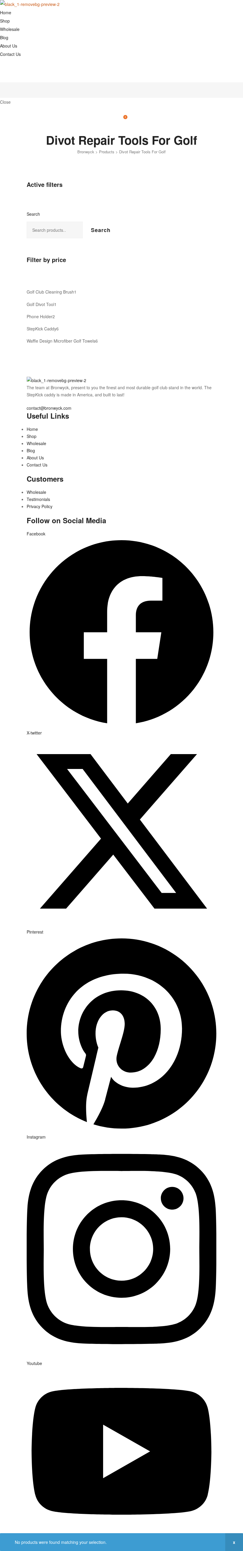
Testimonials (38, 499)
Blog (4, 37)
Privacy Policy (39, 506)
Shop (5, 21)
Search (33, 214)
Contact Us (10, 54)
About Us (8, 46)
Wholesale (10, 29)
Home (5, 12)
